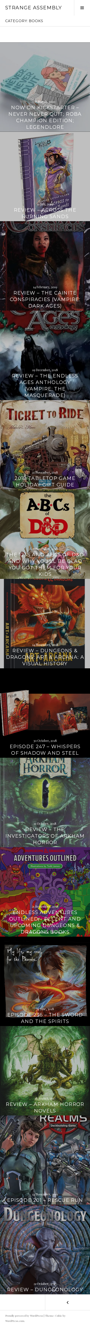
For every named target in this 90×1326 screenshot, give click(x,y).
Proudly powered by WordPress (24, 1315)
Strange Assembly (33, 8)
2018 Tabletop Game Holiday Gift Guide (45, 481)
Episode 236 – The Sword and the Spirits (45, 1018)
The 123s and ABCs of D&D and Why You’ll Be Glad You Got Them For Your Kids (45, 564)
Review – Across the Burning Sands (45, 213)
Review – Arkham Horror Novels (45, 1107)
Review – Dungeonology (45, 1290)
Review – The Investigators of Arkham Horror (45, 836)
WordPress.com (14, 1321)
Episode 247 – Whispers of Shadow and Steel (45, 750)
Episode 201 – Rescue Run (45, 1200)
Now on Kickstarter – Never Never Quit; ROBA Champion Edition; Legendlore (44, 117)
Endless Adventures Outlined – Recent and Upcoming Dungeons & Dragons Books (45, 922)
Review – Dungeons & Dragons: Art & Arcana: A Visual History (45, 657)
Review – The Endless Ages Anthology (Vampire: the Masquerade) (45, 385)
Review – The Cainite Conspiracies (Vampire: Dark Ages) (45, 299)
